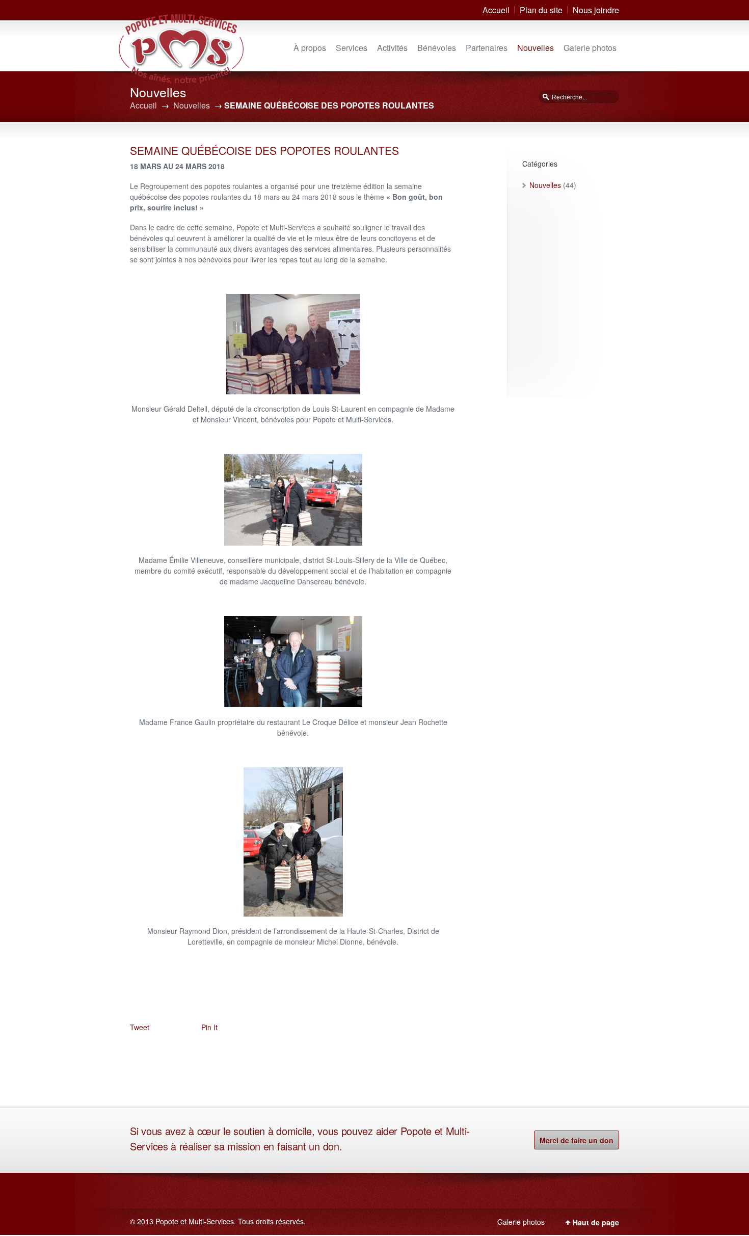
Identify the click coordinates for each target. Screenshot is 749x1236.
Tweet (139, 1027)
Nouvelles (535, 47)
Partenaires (486, 47)
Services (351, 47)
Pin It (209, 1027)
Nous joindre (596, 10)
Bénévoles (436, 47)
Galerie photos (590, 47)
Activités (392, 47)
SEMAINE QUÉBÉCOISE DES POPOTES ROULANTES (264, 150)
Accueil (496, 10)
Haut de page (596, 1222)
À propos (309, 47)
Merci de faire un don (576, 1140)
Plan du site (541, 10)
